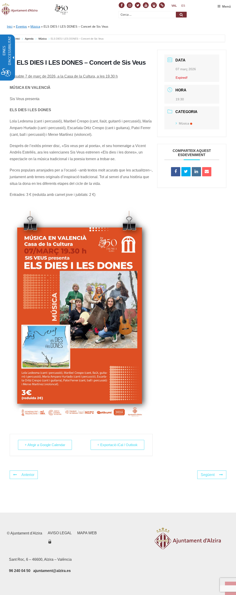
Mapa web (87, 533)
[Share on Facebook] (175, 171)
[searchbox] (152, 14)
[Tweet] (186, 171)
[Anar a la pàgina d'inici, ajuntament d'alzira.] (35, 10)
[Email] (206, 171)
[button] (181, 14)
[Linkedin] (196, 171)
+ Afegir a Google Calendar (45, 445)
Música (35, 26)
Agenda (29, 38)
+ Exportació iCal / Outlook (117, 445)
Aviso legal (60, 533)
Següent (208, 475)
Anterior (27, 475)
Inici (9, 26)
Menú (226, 6)
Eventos (21, 26)
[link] (174, 6)
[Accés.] (50, 542)
